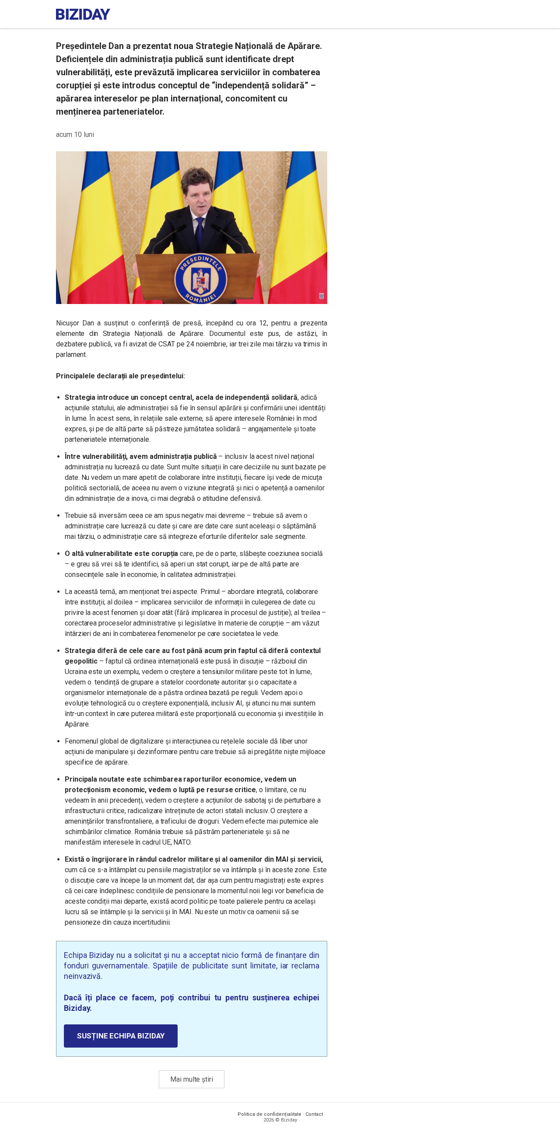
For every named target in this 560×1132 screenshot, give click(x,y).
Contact (314, 1114)
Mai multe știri (191, 1079)
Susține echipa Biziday (120, 1035)
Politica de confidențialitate (269, 1114)
